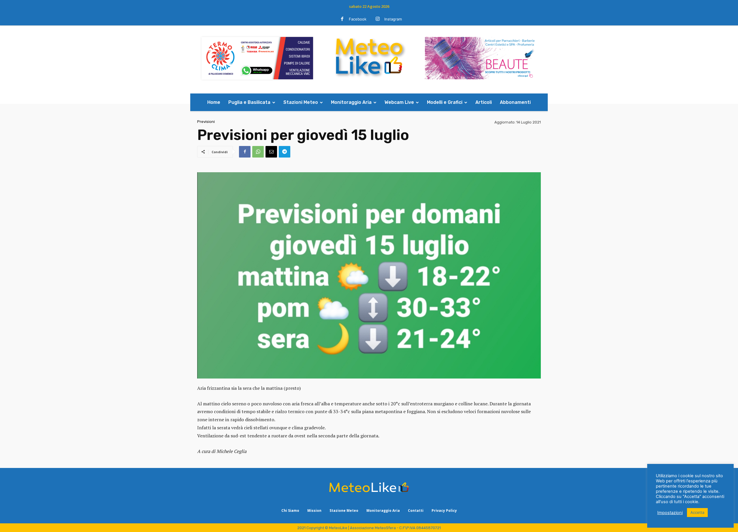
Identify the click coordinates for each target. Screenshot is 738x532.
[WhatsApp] (258, 152)
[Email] (271, 152)
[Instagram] (378, 19)
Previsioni (206, 121)
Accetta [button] (697, 512)
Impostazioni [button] (670, 512)
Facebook (357, 19)
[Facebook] (342, 19)
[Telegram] (284, 152)
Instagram (393, 19)
